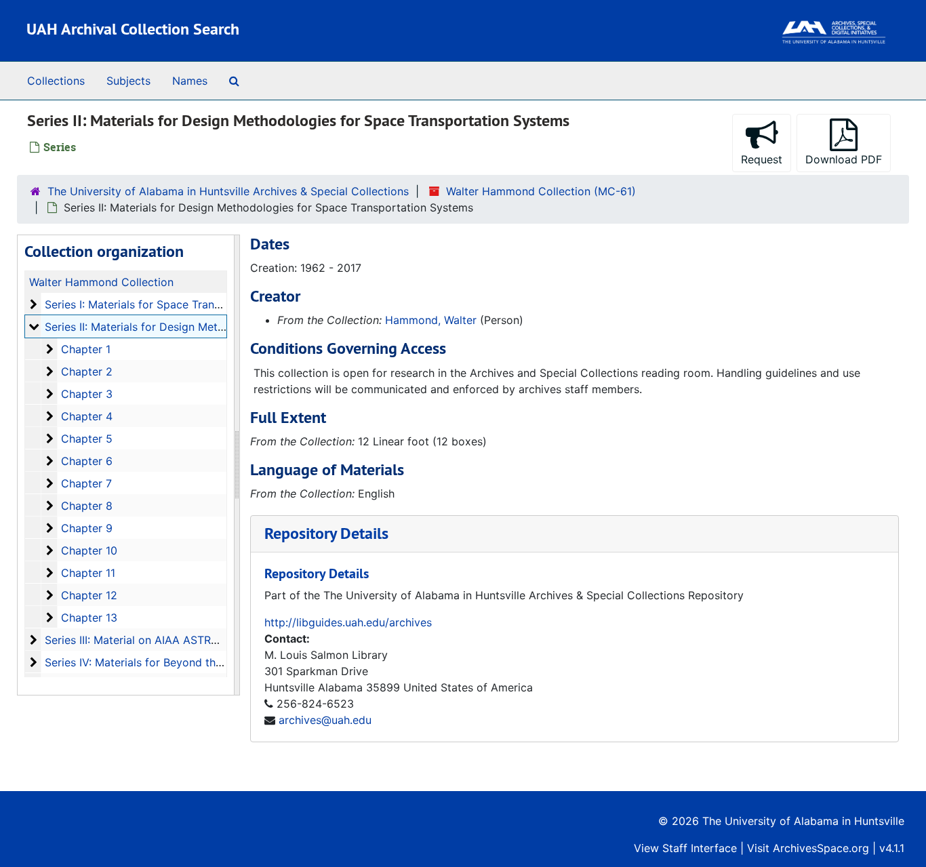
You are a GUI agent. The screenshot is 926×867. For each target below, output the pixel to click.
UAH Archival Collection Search (132, 28)
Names (189, 80)
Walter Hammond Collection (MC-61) (541, 191)
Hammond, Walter (431, 320)
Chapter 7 (86, 483)
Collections (56, 80)
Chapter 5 (87, 438)
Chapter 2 (87, 371)
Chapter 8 (87, 505)
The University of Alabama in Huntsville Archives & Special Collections (228, 191)
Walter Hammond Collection (101, 282)
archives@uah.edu (325, 720)
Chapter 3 (87, 394)
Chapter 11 (88, 573)
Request (761, 159)
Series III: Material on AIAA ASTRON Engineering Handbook (196, 640)
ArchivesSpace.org (821, 848)
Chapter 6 (87, 461)
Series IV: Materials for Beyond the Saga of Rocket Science (196, 662)
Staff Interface (699, 848)
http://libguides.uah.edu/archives (348, 622)
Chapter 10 (89, 550)
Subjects (128, 80)
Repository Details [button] (326, 533)
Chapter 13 (89, 617)
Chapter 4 (87, 416)
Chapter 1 (85, 349)
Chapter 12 (89, 595)
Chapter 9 (87, 528)
